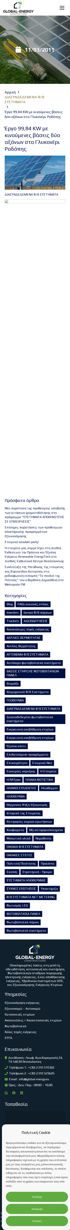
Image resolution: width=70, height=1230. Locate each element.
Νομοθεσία (43, 838)
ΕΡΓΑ (8, 1038)
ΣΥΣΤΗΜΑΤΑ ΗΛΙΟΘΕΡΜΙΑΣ (26, 880)
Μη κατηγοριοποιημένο (46, 830)
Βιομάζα (13, 683)
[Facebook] (14, 1093)
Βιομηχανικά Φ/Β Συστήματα (28, 692)
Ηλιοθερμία (49, 788)
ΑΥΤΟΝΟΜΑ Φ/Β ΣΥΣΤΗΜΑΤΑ (27, 654)
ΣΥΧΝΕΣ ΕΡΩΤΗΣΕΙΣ (21, 889)
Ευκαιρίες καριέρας (21, 771)
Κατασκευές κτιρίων (20, 1014)
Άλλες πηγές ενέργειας (21, 1032)
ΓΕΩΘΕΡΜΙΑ (15, 700)
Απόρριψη (37, 1209)
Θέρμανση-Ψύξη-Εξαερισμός (27, 805)
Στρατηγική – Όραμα (37, 872)
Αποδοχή (37, 1196)
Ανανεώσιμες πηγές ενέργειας (28, 629)
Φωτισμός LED (17, 905)
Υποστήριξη (49, 889)
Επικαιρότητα (17, 763)
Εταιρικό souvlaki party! (22, 542)
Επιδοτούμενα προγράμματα (27, 754)
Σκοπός (12, 872)
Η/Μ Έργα (14, 780)
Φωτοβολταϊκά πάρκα (23, 922)
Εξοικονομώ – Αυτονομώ (22, 1008)
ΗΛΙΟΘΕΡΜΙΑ (16, 796)
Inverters (13, 612)
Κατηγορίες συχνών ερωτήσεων (29, 821)
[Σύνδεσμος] (18, 8)
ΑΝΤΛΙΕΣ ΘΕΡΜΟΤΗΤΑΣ (24, 638)
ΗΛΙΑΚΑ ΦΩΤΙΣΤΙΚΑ (39, 780)
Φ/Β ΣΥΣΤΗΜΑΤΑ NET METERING (31, 897)
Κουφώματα (15, 830)
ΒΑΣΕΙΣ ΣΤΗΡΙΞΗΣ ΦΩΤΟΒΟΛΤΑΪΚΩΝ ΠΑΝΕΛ (33, 673)
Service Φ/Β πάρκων (38, 612)
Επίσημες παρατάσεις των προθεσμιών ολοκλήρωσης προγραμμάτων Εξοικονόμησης (33, 531)
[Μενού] (62, 8)
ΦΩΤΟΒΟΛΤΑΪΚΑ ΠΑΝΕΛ (23, 914)
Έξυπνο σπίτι (16, 746)
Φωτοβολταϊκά (15, 1026)
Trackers (13, 621)
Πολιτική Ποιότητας (21, 863)
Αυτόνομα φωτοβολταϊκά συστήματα (34, 663)
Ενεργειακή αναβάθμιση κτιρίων (30, 729)
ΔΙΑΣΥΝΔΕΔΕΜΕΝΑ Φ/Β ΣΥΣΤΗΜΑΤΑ (33, 709)
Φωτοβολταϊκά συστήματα (26, 930)
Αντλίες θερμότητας (21, 646)
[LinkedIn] (21, 1093)
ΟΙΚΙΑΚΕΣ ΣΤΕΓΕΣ (19, 855)
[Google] (6, 1093)
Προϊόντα (47, 863)
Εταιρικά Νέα (42, 763)
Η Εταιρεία (48, 771)
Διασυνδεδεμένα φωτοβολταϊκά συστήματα (30, 719)
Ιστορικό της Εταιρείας (24, 813)
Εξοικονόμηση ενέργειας (22, 1003)
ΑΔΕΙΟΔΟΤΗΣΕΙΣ (35, 621)
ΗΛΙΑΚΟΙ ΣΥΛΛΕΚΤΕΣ (21, 788)
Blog (10, 604)
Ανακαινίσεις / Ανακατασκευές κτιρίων (33, 1020)
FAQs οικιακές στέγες (33, 604)
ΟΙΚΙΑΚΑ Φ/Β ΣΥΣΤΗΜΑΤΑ (25, 847)
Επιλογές (37, 1221)
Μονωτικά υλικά (19, 838)
